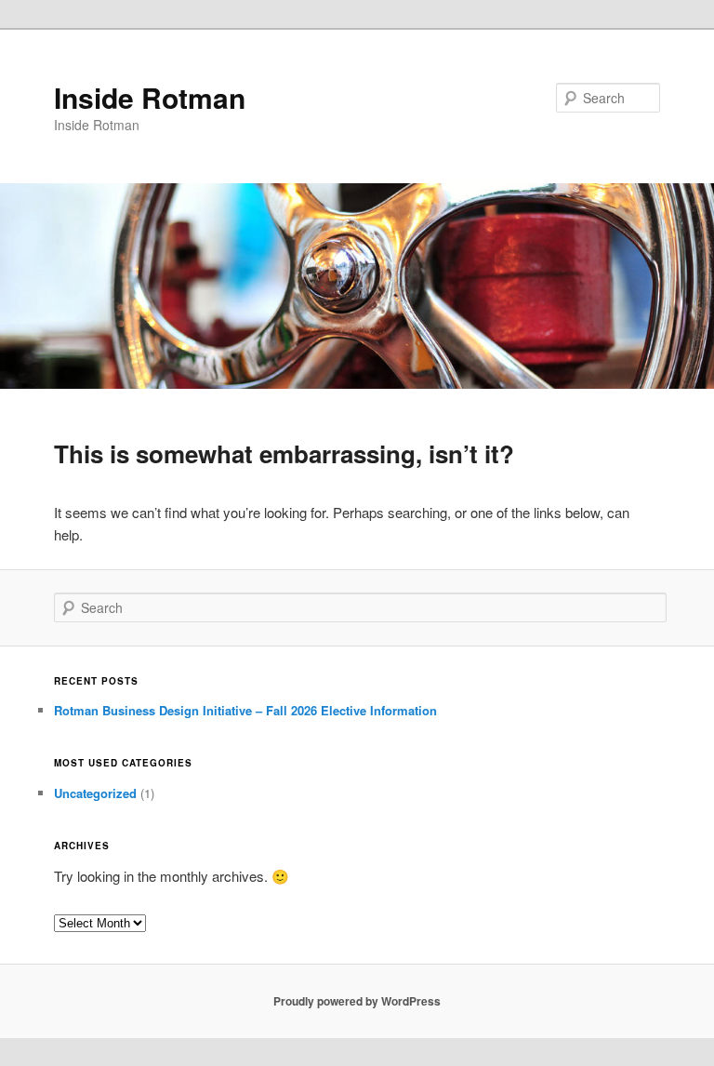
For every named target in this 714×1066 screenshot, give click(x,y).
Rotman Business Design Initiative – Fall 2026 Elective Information (245, 710)
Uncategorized (95, 793)
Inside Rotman (149, 97)
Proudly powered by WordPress (357, 1001)
